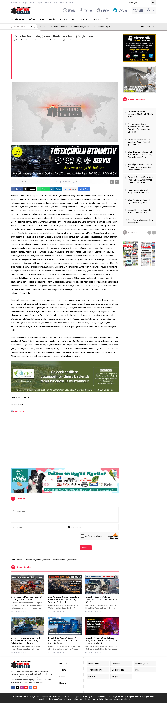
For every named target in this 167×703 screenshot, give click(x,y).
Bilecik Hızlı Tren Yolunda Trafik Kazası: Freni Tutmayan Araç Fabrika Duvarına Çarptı (75, 27)
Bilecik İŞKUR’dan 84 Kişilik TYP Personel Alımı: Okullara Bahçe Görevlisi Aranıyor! (62, 640)
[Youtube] (26, 687)
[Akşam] (130, 254)
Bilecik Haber (30, 39)
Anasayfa (19, 39)
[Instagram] (22, 687)
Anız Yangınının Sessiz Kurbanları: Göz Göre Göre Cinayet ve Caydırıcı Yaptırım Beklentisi (64, 599)
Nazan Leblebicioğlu (50, 182)
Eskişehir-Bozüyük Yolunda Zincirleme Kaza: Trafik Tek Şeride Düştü (101, 599)
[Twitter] (17, 687)
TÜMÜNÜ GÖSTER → (148, 26)
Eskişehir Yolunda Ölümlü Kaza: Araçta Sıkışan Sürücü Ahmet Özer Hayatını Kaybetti (101, 640)
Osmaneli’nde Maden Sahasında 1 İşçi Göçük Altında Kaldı (26, 598)
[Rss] (35, 687)
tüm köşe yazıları (41, 39)
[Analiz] (148, 254)
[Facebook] (13, 687)
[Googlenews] (30, 687)
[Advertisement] (66, 61)
